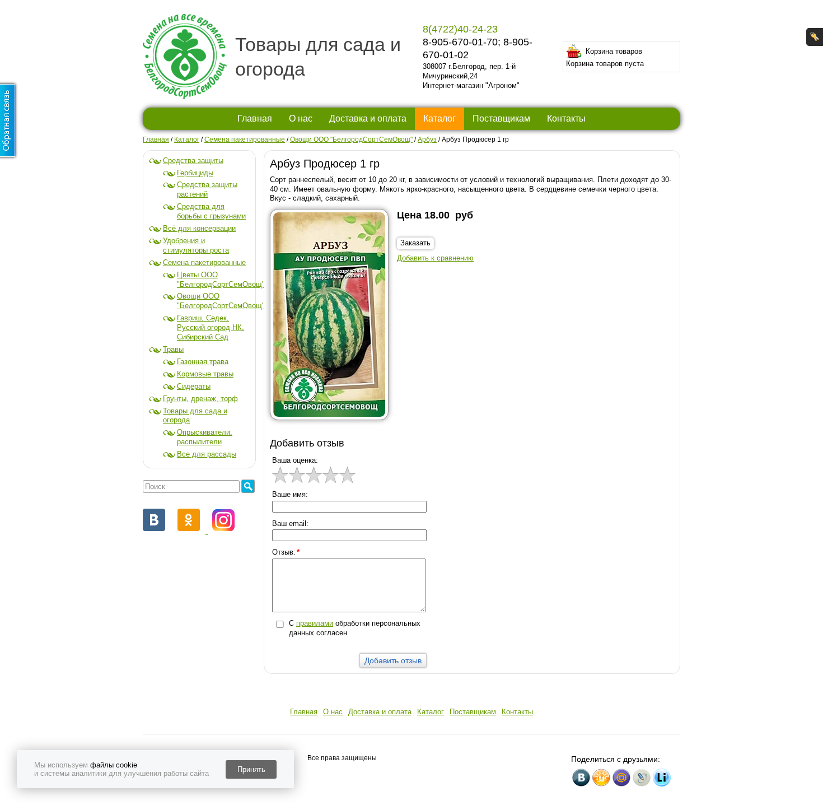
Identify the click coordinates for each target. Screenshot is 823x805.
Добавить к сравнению (435, 258)
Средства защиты (193, 160)
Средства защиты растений (207, 189)
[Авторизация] (814, 37)
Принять (251, 769)
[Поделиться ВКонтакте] (581, 778)
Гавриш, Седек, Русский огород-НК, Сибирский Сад (210, 327)
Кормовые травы (205, 374)
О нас (300, 118)
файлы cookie (113, 765)
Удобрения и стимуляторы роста (196, 245)
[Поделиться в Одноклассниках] (601, 778)
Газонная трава (202, 361)
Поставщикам (501, 118)
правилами (314, 623)
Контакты (566, 118)
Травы (173, 349)
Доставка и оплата (367, 118)
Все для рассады (206, 454)
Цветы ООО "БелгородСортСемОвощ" (221, 280)
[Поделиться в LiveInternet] (662, 778)
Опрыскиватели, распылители (204, 437)
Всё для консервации (199, 228)
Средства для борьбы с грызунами (211, 211)
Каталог (439, 118)
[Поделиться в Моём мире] (621, 778)
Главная (254, 118)
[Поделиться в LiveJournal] (642, 778)
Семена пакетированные (204, 262)
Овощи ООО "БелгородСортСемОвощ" (221, 301)
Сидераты (194, 386)
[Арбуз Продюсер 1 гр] (333, 317)
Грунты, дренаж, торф (200, 398)
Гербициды (195, 173)
